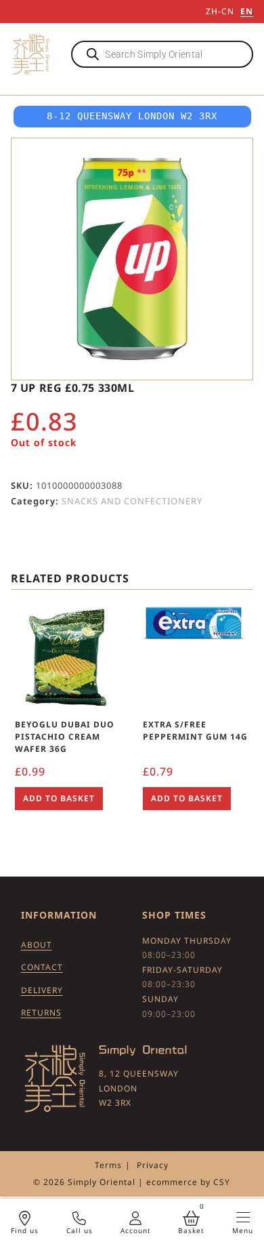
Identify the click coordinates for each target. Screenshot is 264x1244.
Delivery (42, 990)
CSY (221, 1182)
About (36, 944)
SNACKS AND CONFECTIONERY (132, 501)
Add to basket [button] (59, 798)
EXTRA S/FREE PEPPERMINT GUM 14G (195, 730)
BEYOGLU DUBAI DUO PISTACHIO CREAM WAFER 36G (64, 737)
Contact (42, 967)
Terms (108, 1165)
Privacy (153, 1165)
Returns (41, 1012)
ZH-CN (220, 11)
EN (246, 11)
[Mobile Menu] (243, 1217)
